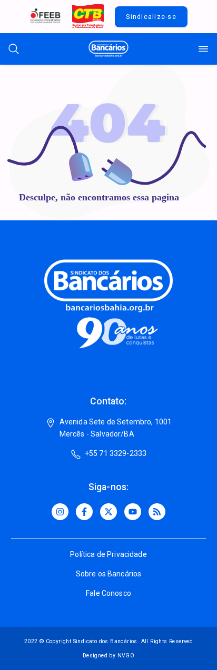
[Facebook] (84, 511)
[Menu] (203, 49)
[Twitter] (108, 511)
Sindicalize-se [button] (151, 17)
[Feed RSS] (157, 511)
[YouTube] (132, 511)
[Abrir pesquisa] (13, 49)
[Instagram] (60, 511)
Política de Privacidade (108, 554)
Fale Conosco (108, 593)
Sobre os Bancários (109, 574)
